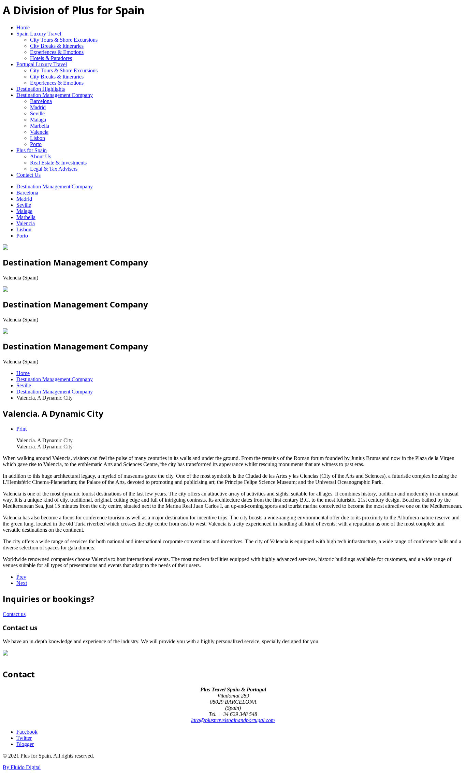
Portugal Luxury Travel (41, 64)
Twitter (24, 738)
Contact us (14, 614)
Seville (37, 113)
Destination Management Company (54, 95)
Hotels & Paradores (51, 58)
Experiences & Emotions (57, 52)
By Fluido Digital (22, 767)
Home (23, 27)
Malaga (38, 120)
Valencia (39, 132)
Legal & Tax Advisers (53, 169)
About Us (40, 156)
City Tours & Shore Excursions (64, 40)
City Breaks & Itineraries (57, 46)
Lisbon (37, 138)
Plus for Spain (31, 150)
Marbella (39, 126)
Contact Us (28, 175)
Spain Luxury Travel (38, 34)
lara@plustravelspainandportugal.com (233, 720)
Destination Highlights (40, 89)
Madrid (38, 107)
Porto (36, 144)
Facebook (27, 732)
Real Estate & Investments (58, 163)
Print (21, 429)
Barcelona (41, 101)
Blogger (25, 744)
